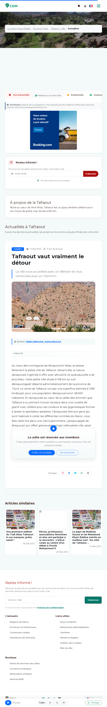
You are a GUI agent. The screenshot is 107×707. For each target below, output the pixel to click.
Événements (77, 95)
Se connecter (67, 452)
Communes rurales (20, 632)
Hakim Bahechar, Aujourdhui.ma (43, 341)
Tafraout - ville (58, 28)
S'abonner (90, 174)
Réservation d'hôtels (21, 674)
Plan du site (66, 648)
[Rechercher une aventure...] (79, 6)
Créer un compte (41, 452)
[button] (85, 6)
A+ (64, 702)
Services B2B (17, 679)
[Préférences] (91, 6)
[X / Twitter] (75, 473)
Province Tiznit (40, 28)
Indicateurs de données (22, 637)
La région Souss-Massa (18, 28)
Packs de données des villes (25, 663)
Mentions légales (69, 637)
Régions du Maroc (19, 622)
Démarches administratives (74, 627)
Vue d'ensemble (21, 95)
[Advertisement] (53, 60)
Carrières (65, 632)
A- (50, 702)
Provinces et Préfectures (23, 627)
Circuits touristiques (20, 669)
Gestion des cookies (71, 643)
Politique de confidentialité (50, 608)
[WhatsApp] (81, 473)
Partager (95, 702)
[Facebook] (69, 473)
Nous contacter (68, 622)
